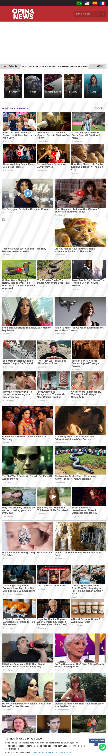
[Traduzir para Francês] (103, 3)
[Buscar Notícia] (102, 14)
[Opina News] (23, 13)
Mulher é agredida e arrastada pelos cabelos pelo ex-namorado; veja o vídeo (60, 66)
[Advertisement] (54, 42)
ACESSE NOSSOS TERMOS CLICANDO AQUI (51, 752)
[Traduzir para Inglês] (87, 3)
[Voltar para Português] (79, 3)
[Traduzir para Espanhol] (95, 3)
